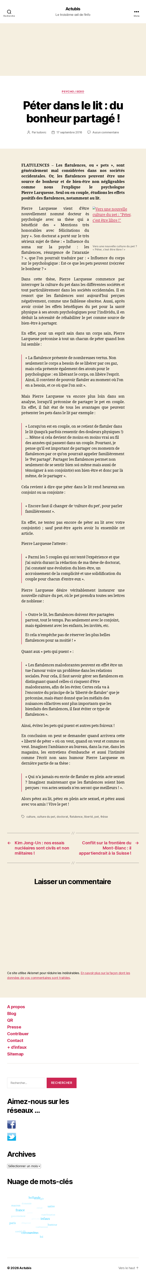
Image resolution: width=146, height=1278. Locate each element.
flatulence (76, 816)
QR (10, 1020)
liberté (88, 816)
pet (96, 816)
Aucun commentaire (105, 132)
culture (30, 816)
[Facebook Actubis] (42, 1124)
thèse (104, 816)
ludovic (41, 132)
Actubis (73, 9)
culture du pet (46, 816)
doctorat (62, 816)
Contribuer (18, 1033)
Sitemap (15, 1054)
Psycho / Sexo (73, 91)
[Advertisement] (73, 49)
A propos (16, 1006)
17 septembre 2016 (69, 132)
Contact (15, 1040)
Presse (14, 1027)
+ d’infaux (17, 1047)
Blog (11, 1013)
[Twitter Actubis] (42, 1137)
